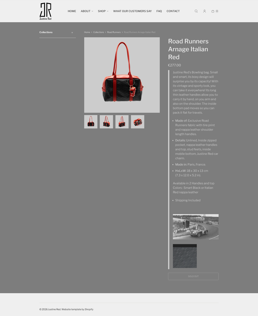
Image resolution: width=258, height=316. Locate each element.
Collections (98, 32)
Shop (102, 11)
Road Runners (114, 32)
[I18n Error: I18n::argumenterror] (90, 121)
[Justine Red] (45, 11)
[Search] (196, 11)
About (85, 11)
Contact (173, 11)
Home (72, 11)
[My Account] (204, 11)
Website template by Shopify (77, 309)
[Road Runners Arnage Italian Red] (122, 75)
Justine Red (54, 309)
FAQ (159, 11)
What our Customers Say (132, 11)
